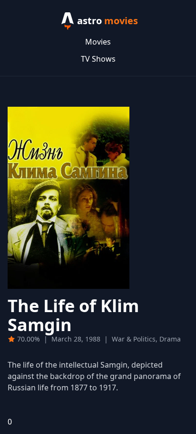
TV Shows (98, 59)
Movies (98, 42)
